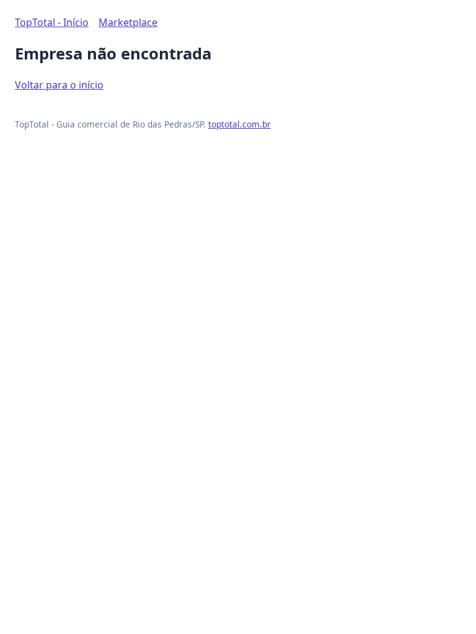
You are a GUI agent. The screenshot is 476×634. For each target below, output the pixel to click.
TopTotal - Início (52, 22)
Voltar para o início (59, 85)
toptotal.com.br (239, 124)
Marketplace (128, 22)
